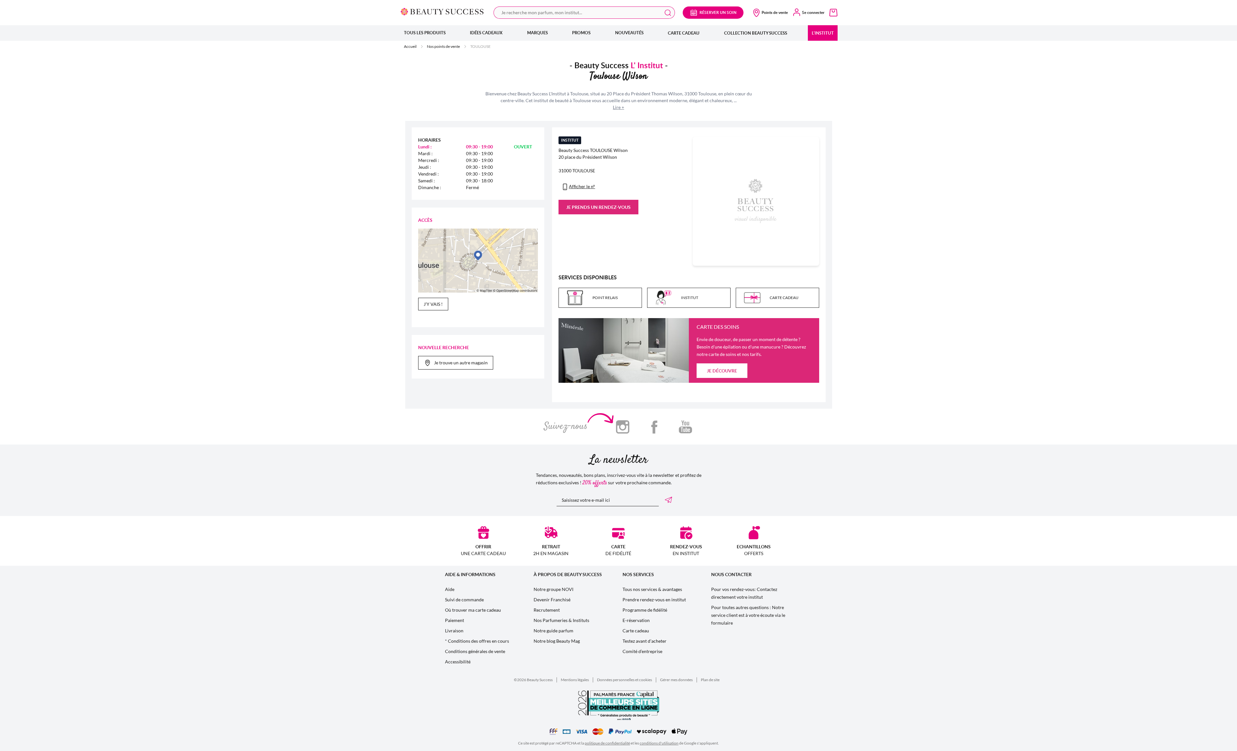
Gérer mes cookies (585, 324)
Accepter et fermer (650, 324)
